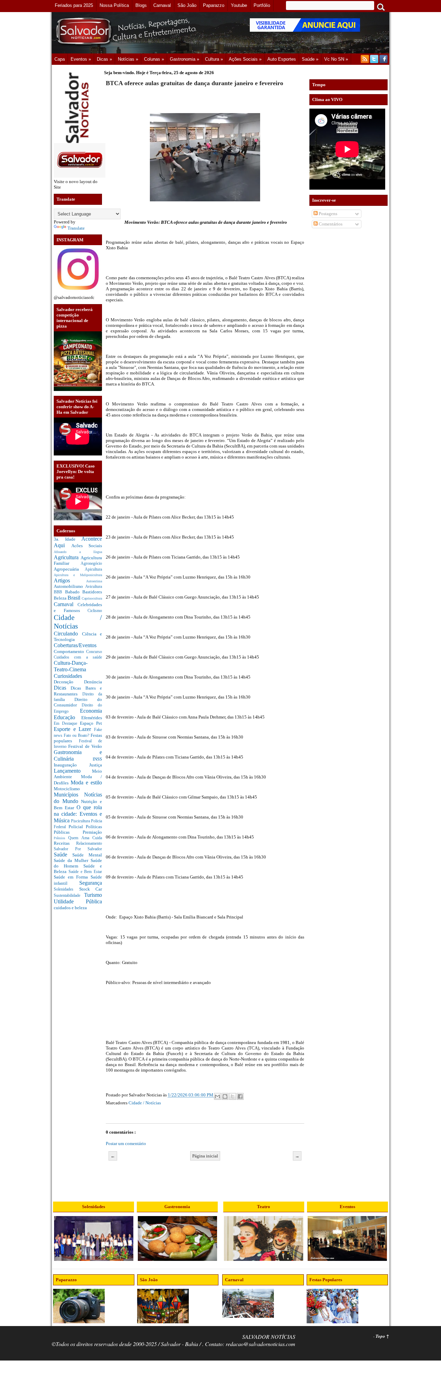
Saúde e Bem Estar (85, 872)
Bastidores (92, 591)
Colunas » (154, 59)
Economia (91, 711)
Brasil (75, 598)
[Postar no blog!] (225, 1096)
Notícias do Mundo (78, 798)
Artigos (70, 580)
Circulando (68, 633)
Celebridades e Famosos (78, 607)
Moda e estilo (86, 782)
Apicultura (93, 569)
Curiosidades (68, 676)
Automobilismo (69, 586)
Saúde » (310, 59)
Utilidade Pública (78, 901)
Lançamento (73, 771)
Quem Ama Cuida (85, 838)
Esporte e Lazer (74, 729)
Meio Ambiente (78, 774)
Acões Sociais (86, 545)
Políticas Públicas (78, 829)
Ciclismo (95, 611)
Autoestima (94, 581)
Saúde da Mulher (72, 860)
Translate (76, 228)
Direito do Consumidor (78, 702)
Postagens (327, 213)
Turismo (93, 895)
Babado (74, 591)
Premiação (92, 832)
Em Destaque (67, 723)
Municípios (69, 794)
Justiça (95, 764)
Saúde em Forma (72, 877)
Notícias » (128, 59)
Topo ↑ (382, 1336)
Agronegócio (91, 563)
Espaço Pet (91, 723)
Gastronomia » (184, 59)
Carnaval (66, 604)
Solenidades (66, 889)
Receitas (65, 843)
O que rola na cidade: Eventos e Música (78, 813)
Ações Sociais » (245, 59)
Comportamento (70, 651)
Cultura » (214, 59)
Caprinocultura (92, 598)
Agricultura (67, 557)
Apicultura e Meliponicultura (78, 575)
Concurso (94, 652)
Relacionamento (89, 843)
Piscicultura (81, 821)
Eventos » (81, 59)
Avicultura (93, 586)
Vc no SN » (336, 59)
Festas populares (78, 738)
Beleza (61, 598)
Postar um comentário (126, 1143)
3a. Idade (67, 539)
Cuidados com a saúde (78, 657)
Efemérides (91, 717)
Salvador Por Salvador (78, 849)
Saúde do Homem (78, 863)
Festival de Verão (85, 746)
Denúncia (93, 681)
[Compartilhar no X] (232, 1096)
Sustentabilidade (69, 895)
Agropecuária (69, 569)
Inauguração (71, 764)
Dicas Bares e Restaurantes (78, 690)
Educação (67, 717)
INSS (97, 759)
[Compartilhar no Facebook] (240, 1096)
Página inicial (205, 1155)
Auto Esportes (281, 59)
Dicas (62, 688)
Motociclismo (67, 788)
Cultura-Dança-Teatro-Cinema (71, 666)
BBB (59, 592)
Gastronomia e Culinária (78, 755)
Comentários (330, 224)
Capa (59, 59)
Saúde (63, 854)
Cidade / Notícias (145, 1102)
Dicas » (104, 59)
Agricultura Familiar (78, 560)
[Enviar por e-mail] (217, 1096)
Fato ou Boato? (77, 735)
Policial (77, 826)
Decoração (69, 681)
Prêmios (61, 838)
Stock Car (90, 889)
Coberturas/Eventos (75, 645)
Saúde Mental (87, 854)
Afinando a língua (78, 552)
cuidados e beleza (70, 907)
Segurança (90, 883)
